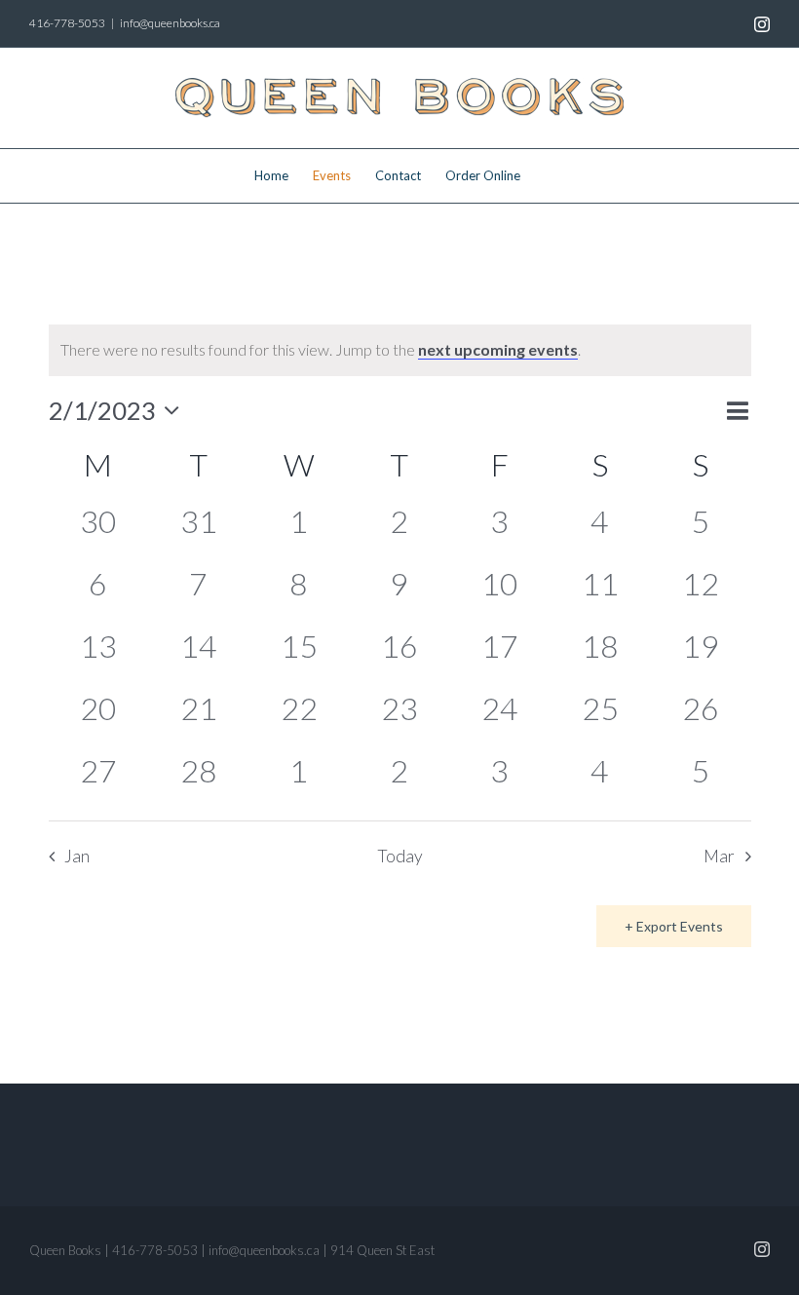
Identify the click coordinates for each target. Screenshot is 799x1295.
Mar (719, 856)
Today (400, 856)
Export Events (679, 926)
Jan (77, 856)
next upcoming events (498, 349)
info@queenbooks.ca (170, 23)
